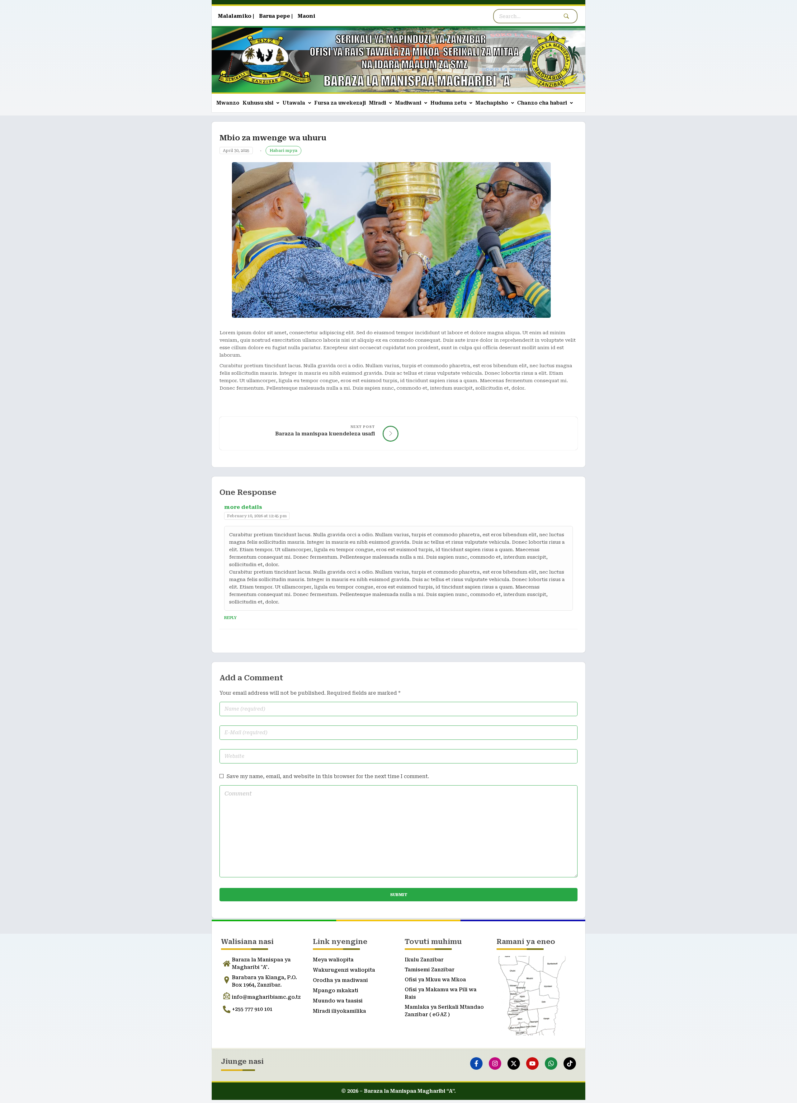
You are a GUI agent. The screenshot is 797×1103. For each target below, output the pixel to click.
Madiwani (408, 103)
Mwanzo (227, 103)
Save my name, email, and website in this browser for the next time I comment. (328, 776)
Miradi (377, 103)
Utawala (293, 103)
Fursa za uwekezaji (340, 103)
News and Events (283, 150)
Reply (230, 618)
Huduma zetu (448, 103)
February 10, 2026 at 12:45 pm (257, 516)
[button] (261, 103)
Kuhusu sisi (258, 103)
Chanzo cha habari (542, 103)
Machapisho (491, 103)
